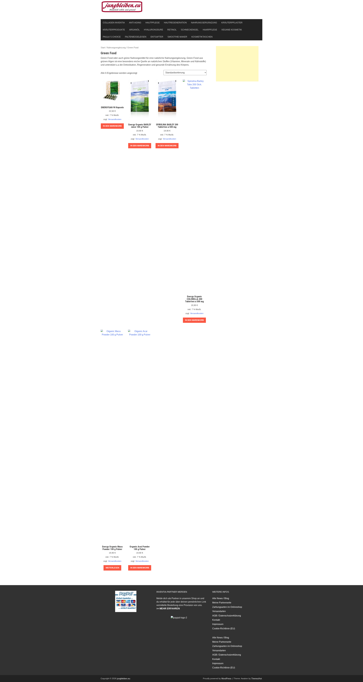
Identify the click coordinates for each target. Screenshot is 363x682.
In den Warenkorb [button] (112, 126)
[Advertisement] (237, 63)
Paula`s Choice (112, 37)
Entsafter (157, 37)
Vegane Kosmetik (231, 29)
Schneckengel (190, 29)
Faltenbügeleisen (135, 37)
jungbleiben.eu (123, 678)
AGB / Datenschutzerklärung (226, 615)
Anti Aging (135, 22)
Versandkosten (114, 119)
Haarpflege (210, 29)
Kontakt (216, 620)
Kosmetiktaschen (202, 37)
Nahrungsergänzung (204, 22)
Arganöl (134, 29)
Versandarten (219, 611)
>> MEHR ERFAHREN (168, 608)
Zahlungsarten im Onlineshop (227, 607)
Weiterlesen (112, 568)
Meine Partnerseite (221, 602)
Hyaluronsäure (153, 29)
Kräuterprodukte (114, 29)
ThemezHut (256, 678)
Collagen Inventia (114, 22)
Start (103, 47)
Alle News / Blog (220, 598)
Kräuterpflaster (231, 22)
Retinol (172, 29)
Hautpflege (152, 22)
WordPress (226, 678)
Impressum (217, 624)
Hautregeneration (175, 22)
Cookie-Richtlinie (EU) (223, 628)
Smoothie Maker (177, 37)
